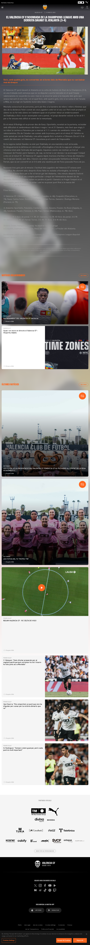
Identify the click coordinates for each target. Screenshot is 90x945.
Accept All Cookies (63, 940)
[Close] (86, 934)
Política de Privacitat (47, 929)
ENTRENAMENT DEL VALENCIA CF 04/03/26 (20, 318)
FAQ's (20, 925)
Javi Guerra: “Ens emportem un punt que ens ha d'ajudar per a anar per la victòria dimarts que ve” (22, 706)
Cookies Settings (50, 925)
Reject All (80, 940)
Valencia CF (38, 12)
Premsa (70, 925)
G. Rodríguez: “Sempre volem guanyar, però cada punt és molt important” (23, 749)
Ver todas (84, 275)
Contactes (61, 925)
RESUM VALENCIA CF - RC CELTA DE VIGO (19, 620)
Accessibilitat (61, 929)
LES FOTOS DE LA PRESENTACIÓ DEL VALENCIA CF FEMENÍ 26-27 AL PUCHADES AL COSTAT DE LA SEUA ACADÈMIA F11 (44, 469)
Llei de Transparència (32, 929)
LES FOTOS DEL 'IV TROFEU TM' (16, 559)
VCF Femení (6, 466)
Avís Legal (27, 925)
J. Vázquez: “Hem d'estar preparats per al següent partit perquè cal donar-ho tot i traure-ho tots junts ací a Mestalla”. (22, 662)
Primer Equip (7, 618)
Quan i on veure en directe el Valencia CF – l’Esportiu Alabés (20, 331)
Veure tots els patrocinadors (45, 851)
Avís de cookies (38, 925)
